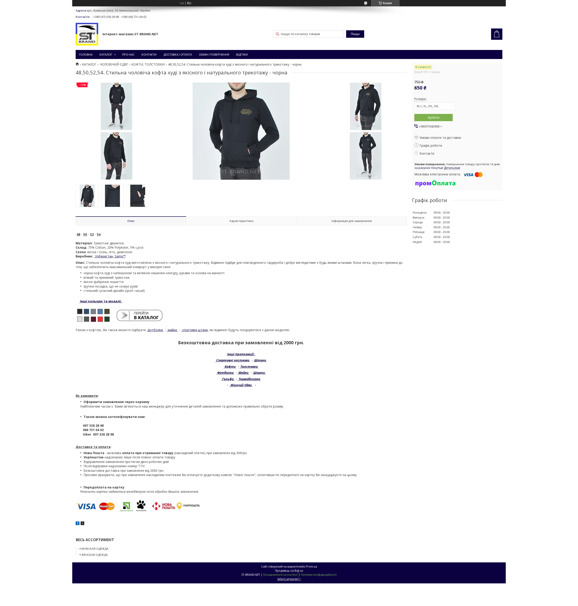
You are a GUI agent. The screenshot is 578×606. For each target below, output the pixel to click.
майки (172, 330)
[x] (82, 524)
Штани (260, 360)
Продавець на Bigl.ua (289, 571)
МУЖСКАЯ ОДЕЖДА (95, 549)
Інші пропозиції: (241, 354)
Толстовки (249, 366)
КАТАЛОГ (106, 54)
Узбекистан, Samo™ (110, 256)
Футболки (225, 372)
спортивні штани (195, 330)
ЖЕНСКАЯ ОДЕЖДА (95, 555)
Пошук (355, 34)
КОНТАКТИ (149, 54)
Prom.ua (311, 566)
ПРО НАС (128, 54)
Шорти (259, 372)
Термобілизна (249, 379)
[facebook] (77, 524)
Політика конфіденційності (319, 575)
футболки (155, 330)
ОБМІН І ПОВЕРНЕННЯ (214, 54)
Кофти (230, 366)
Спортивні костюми (232, 360)
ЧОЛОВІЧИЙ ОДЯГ (114, 64)
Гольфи (228, 379)
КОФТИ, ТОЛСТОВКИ (148, 64)
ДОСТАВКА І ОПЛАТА (177, 54)
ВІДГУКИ (242, 54)
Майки (243, 372)
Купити (433, 117)
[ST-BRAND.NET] (87, 34)
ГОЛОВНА (86, 54)
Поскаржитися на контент (280, 575)
